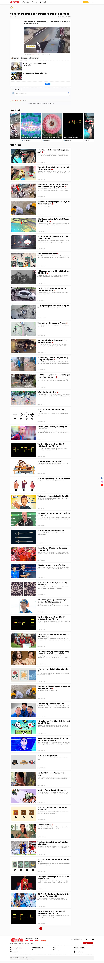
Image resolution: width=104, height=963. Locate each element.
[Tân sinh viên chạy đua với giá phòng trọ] (23, 796)
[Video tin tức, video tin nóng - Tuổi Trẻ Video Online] (37, 941)
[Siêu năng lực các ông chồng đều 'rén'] (31, 126)
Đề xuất (44, 2)
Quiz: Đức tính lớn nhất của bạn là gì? (50, 531)
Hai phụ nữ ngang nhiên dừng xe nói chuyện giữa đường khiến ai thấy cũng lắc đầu (52, 186)
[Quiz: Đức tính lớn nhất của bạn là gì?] (23, 537)
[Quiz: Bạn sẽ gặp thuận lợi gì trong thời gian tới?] (23, 675)
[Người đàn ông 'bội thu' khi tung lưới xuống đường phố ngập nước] (23, 364)
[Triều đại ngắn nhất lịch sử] (23, 398)
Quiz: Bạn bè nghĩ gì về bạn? (47, 756)
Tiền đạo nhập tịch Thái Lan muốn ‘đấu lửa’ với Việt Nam (52, 843)
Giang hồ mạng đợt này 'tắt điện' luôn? (50, 704)
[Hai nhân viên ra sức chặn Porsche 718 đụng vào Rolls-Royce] (23, 225)
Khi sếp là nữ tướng (44, 825)
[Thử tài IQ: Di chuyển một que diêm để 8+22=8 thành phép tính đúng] (23, 450)
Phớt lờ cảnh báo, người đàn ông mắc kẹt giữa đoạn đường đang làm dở (53, 376)
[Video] (52, 8)
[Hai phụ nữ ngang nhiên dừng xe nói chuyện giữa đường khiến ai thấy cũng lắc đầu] (23, 191)
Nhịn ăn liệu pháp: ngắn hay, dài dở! (49, 461)
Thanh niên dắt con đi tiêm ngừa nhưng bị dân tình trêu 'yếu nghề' (53, 168)
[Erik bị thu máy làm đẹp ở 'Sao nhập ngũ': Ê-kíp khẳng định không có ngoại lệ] (23, 606)
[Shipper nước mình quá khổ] (23, 260)
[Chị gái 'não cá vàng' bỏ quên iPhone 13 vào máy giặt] (16, 66)
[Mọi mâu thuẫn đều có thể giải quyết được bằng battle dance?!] (23, 346)
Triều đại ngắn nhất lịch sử (47, 392)
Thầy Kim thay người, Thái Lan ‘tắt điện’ (51, 565)
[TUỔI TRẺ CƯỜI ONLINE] (16, 940)
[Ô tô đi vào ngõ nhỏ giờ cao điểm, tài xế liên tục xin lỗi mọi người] (23, 242)
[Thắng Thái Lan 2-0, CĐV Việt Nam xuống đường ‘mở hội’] (23, 554)
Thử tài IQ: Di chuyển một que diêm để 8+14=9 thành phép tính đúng (73, 136)
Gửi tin (86, 2)
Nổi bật (36, 2)
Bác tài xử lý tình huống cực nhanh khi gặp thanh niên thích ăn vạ (52, 289)
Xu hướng (26, 2)
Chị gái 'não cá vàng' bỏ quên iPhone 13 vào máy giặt (34, 64)
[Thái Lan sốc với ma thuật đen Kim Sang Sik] (23, 502)
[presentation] (10, 126)
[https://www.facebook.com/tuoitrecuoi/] (86, 939)
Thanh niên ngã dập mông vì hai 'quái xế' (51, 323)
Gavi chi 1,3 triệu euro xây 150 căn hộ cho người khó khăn (52, 428)
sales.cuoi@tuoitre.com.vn (17, 951)
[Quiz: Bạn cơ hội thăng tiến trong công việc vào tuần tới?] (23, 814)
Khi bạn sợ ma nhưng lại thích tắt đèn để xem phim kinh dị (53, 272)
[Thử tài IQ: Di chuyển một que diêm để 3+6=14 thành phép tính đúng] (23, 917)
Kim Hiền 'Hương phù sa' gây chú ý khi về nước (51, 774)
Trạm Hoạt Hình (26, 140)
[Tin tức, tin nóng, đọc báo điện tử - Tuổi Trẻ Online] (27, 941)
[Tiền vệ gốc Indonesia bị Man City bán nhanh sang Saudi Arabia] (23, 883)
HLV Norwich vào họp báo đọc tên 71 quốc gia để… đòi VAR (53, 514)
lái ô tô (25, 58)
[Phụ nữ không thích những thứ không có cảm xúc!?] (23, 156)
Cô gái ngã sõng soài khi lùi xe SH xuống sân (53, 306)
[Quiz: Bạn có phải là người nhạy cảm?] (52, 126)
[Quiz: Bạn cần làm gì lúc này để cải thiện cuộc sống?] (23, 865)
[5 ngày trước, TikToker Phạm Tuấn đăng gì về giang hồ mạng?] (23, 640)
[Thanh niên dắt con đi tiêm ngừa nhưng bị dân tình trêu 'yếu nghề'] (23, 173)
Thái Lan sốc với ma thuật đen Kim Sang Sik (52, 496)
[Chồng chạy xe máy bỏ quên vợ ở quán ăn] (16, 76)
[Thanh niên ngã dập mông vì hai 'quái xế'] (23, 329)
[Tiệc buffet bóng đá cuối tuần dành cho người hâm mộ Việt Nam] (23, 727)
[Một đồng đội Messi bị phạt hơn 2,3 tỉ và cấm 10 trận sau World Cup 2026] (23, 900)
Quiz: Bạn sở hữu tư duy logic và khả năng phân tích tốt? (52, 584)
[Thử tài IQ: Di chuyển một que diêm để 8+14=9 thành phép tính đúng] (73, 126)
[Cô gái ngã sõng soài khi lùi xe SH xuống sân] (23, 312)
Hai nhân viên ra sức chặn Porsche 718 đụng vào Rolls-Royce (53, 220)
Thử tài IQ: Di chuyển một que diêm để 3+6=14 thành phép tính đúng (51, 912)
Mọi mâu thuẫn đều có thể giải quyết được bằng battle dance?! (52, 341)
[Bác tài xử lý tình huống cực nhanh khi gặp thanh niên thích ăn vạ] (23, 294)
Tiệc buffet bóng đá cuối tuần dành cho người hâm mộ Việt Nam (53, 722)
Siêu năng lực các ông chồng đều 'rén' (30, 137)
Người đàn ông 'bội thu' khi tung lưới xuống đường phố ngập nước (52, 359)
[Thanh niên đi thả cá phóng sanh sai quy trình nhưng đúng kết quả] (23, 208)
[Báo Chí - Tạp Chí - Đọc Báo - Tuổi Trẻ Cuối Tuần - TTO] (32, 941)
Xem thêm (41, 929)
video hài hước (35, 58)
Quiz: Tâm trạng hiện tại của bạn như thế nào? (53, 479)
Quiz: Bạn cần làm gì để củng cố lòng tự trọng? (51, 411)
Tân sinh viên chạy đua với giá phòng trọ (51, 790)
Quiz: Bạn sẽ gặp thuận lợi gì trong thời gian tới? (52, 670)
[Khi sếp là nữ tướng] (23, 831)
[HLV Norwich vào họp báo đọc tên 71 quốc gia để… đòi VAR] (23, 519)
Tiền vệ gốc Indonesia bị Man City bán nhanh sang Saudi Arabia (53, 878)
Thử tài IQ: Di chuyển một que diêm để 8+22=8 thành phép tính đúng (51, 445)
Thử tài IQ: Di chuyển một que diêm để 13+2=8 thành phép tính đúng (51, 618)
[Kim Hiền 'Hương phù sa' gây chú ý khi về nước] (23, 779)
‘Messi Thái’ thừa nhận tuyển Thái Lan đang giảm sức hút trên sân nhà (52, 739)
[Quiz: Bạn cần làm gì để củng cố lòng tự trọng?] (23, 416)
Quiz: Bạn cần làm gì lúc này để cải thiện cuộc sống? (53, 860)
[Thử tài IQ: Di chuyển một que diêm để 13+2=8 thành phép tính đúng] (23, 623)
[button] (50, 2)
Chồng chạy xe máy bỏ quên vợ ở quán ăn (35, 73)
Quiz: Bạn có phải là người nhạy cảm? (51, 137)
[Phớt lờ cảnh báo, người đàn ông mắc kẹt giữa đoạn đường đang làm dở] (23, 381)
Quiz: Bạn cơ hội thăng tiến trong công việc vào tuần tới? (52, 809)
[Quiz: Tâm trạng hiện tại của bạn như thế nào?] (23, 485)
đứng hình (33, 54)
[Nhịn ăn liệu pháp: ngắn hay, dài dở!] (23, 467)
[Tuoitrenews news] (43, 940)
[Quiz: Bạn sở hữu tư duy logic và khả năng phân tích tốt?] (23, 589)
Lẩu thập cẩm (47, 140)
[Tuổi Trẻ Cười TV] (89, 939)
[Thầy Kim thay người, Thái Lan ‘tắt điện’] (23, 571)
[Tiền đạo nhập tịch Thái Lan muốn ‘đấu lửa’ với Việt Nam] (23, 848)
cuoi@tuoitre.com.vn (37, 949)
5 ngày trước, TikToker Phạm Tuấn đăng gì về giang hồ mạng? (53, 635)
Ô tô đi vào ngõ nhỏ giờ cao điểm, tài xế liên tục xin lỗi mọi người (52, 237)
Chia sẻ (48, 84)
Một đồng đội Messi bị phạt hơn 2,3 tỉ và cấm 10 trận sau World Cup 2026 (53, 895)
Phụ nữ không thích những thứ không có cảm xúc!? (53, 151)
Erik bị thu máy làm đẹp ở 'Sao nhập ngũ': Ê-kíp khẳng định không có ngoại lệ (52, 601)
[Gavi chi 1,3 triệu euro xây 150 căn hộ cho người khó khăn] (23, 433)
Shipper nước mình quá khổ (47, 254)
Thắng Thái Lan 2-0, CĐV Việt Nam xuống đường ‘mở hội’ (52, 549)
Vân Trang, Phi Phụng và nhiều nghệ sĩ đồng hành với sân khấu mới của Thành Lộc (53, 653)
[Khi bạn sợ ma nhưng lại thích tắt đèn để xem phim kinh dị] (23, 277)
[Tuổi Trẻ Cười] (93, 939)
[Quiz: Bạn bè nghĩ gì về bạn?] (23, 762)
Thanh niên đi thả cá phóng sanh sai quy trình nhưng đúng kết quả (53, 203)
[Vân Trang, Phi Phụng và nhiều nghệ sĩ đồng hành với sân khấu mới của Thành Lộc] (23, 658)
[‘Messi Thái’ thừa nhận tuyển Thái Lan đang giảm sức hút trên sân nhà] (23, 744)
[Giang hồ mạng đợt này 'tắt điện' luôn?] (23, 710)
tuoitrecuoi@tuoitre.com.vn (59, 949)
